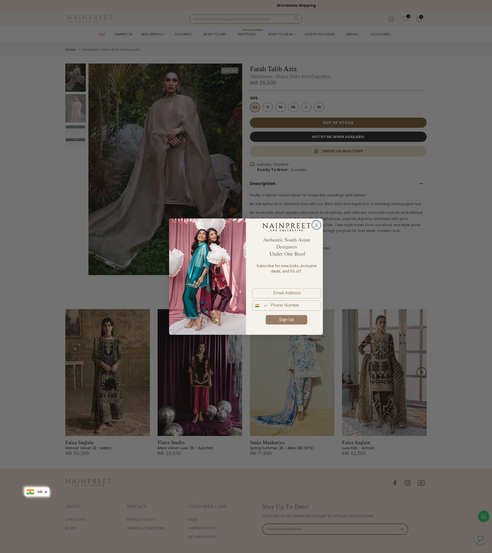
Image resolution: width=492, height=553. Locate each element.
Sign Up (286, 319)
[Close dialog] (316, 225)
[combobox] (260, 305)
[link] (286, 227)
